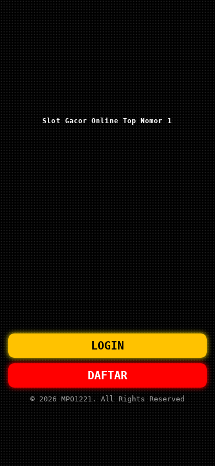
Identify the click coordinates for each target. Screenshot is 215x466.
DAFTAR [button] (107, 375)
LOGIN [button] (107, 345)
